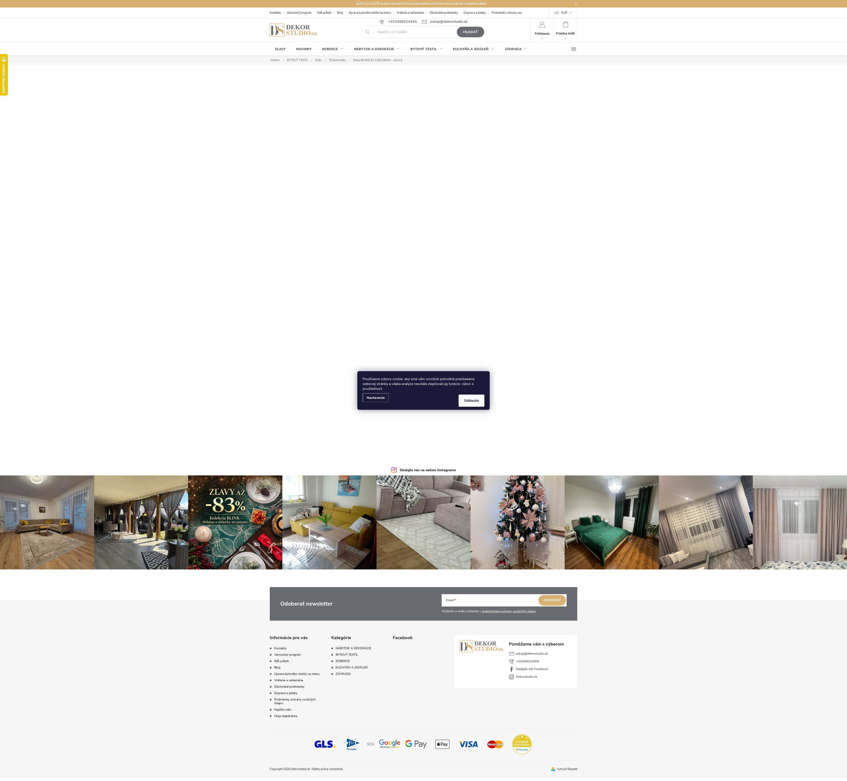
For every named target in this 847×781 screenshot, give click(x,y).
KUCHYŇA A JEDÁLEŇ (351, 667)
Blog (340, 13)
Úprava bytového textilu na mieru (370, 13)
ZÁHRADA (343, 674)
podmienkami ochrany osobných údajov (509, 611)
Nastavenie (376, 397)
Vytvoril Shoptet (567, 769)
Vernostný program (299, 13)
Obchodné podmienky (444, 13)
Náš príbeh (324, 13)
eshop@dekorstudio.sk (532, 653)
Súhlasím (471, 400)
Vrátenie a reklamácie (410, 13)
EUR (564, 13)
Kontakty (275, 13)
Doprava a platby (475, 13)
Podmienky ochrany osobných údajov (515, 13)
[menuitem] (280, 49)
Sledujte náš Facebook (532, 669)
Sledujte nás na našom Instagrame (428, 470)
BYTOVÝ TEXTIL (347, 655)
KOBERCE (343, 661)
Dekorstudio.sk (526, 677)
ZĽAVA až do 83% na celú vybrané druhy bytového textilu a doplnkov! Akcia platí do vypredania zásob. (421, 3)
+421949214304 (527, 661)
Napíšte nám (282, 710)
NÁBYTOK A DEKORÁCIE (353, 648)
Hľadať (470, 32)
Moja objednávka (285, 716)
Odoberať (552, 600)
